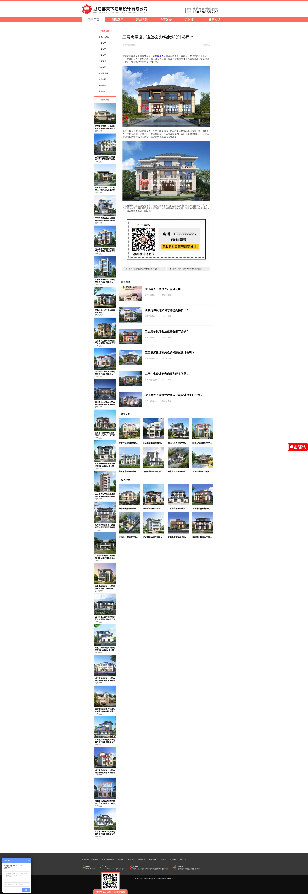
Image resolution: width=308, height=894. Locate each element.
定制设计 (190, 19)
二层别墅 (162, 859)
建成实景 (142, 19)
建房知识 (214, 19)
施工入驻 (152, 859)
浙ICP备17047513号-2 (165, 879)
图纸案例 (118, 19)
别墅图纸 (131, 859)
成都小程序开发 (108, 859)
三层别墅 (173, 859)
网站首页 (93, 19)
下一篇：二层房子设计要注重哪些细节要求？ (186, 269)
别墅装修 (166, 19)
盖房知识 (95, 859)
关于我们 (183, 859)
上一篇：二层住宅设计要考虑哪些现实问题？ (142, 269)
